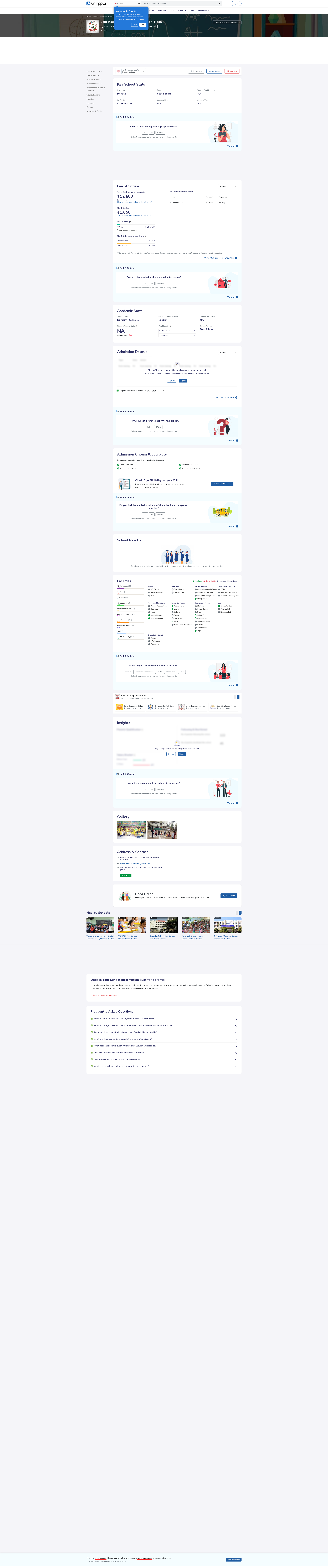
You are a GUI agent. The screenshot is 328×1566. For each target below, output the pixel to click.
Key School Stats (94, 71)
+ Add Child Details (222, 484)
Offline (158, 427)
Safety (159, 672)
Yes (145, 133)
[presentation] (235, 697)
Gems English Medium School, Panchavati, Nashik (162, 937)
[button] (227, 186)
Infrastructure (171, 672)
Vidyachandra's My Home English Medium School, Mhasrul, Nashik (100, 937)
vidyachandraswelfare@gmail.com (135, 863)
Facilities (90, 99)
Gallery (89, 107)
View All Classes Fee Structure (219, 257)
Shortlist (233, 71)
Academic (127, 672)
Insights (90, 103)
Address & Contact (95, 111)
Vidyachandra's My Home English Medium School (206, 706)
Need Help (230, 895)
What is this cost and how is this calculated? (135, 202)
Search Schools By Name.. (155, 3)
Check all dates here (224, 397)
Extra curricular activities (144, 672)
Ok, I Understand (234, 1560)
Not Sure (160, 133)
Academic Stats (93, 79)
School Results (93, 94)
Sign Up (172, 381)
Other (182, 672)
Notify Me (215, 71)
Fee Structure (92, 75)
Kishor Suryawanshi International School (140, 706)
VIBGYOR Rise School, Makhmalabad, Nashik (127, 937)
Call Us (127, 875)
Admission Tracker (166, 10)
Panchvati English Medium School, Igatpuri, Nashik (193, 937)
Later (135, 25)
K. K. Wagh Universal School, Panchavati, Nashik (226, 937)
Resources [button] (202, 10)
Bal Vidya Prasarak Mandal (228, 706)
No (152, 133)
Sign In (236, 3)
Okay (143, 25)
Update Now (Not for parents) (106, 995)
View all (231, 146)
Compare (198, 71)
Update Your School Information (228, 22)
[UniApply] (96, 3)
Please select (130, 71)
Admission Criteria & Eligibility (95, 89)
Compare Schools (186, 10)
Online (149, 427)
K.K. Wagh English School (165, 706)
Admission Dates (94, 83)
